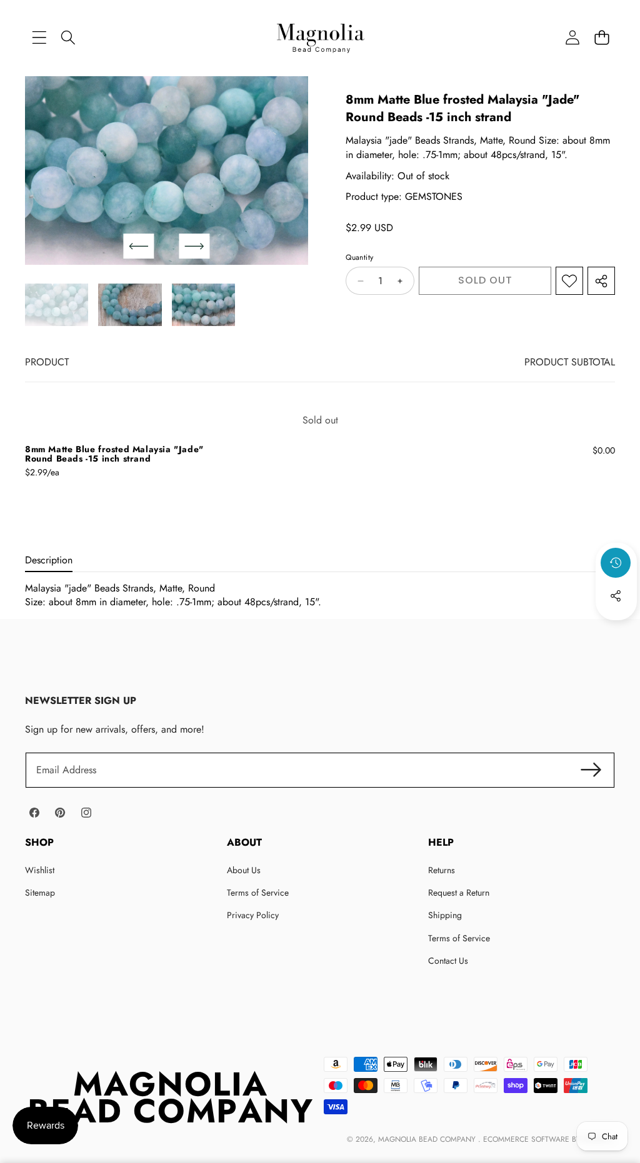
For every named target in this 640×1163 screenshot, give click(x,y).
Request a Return (458, 892)
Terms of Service (258, 892)
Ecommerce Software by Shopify (547, 1139)
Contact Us (448, 960)
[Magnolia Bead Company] (320, 37)
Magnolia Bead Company (428, 1139)
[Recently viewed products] (616, 563)
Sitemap (40, 892)
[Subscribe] (591, 770)
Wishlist (39, 870)
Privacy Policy (253, 915)
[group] (56, 305)
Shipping (445, 915)
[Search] (68, 37)
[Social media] (616, 596)
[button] (602, 37)
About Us (244, 870)
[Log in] (572, 37)
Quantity (359, 257)
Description (48, 560)
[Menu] (39, 37)
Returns (441, 870)
